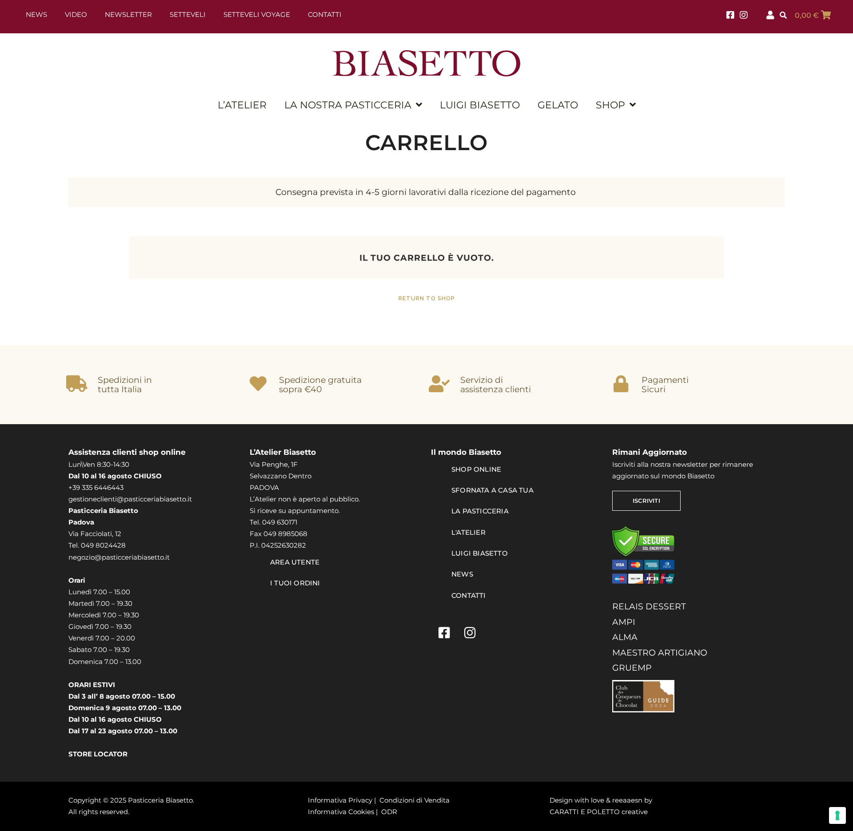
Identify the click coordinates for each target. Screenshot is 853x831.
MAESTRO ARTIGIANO (659, 652)
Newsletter (128, 14)
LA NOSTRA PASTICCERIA (347, 105)
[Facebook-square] (444, 632)
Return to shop (427, 298)
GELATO (558, 105)
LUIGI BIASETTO (480, 105)
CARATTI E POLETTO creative (599, 811)
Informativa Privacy (340, 800)
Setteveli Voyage (256, 14)
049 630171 (279, 522)
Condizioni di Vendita (414, 800)
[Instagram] (469, 632)
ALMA (625, 637)
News (36, 14)
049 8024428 (103, 545)
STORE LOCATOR (98, 754)
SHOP (610, 105)
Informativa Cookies (341, 811)
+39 (75, 487)
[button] (783, 15)
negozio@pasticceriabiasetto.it (119, 557)
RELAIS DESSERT (649, 606)
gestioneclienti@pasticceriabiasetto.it (130, 499)
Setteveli (188, 14)
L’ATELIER (242, 105)
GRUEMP (632, 667)
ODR (389, 811)
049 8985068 (285, 533)
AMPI (623, 621)
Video (76, 14)
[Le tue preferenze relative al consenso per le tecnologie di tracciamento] (837, 815)
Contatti (325, 14)
